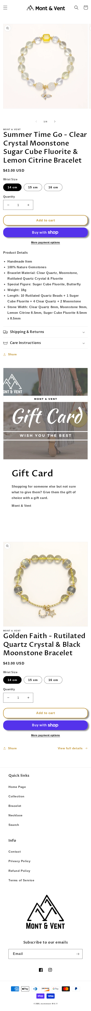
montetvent (46, 1004)
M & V (55, 1004)
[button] (5, 7)
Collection (16, 796)
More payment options (45, 242)
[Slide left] (36, 121)
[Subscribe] (77, 954)
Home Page (17, 787)
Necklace (15, 815)
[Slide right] (54, 121)
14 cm (12, 187)
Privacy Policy (19, 861)
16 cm (53, 187)
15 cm (33, 187)
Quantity (9, 196)
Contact (14, 851)
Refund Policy (19, 870)
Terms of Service (21, 880)
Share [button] (12, 354)
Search (13, 824)
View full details (70, 748)
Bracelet (14, 805)
